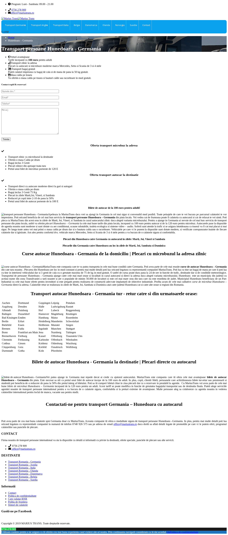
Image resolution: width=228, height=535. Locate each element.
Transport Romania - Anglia (22, 464)
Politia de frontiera (17, 501)
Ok (168, 532)
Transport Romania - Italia (22, 467)
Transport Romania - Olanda (23, 470)
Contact (12, 492)
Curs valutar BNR (17, 498)
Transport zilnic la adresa (24, 63)
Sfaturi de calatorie (18, 504)
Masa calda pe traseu (21, 75)
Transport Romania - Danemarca (25, 473)
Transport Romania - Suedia (23, 479)
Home (11, 37)
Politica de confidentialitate (22, 495)
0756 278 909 (18, 9)
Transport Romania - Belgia (22, 476)
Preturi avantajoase (20, 56)
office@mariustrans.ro (22, 12)
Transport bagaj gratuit (23, 69)
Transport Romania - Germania (24, 461)
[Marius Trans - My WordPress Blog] (17, 18)
